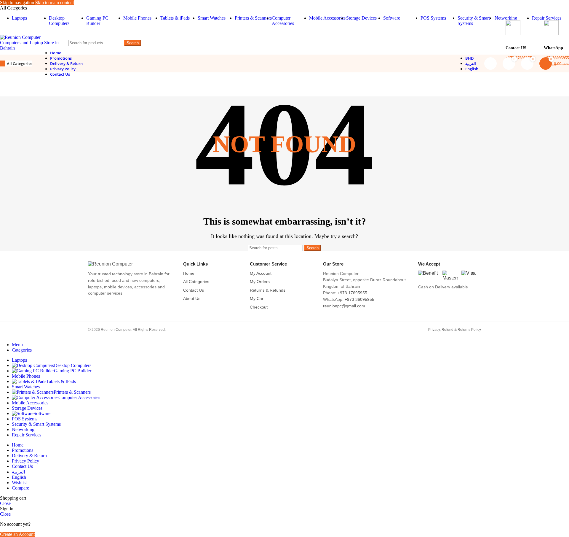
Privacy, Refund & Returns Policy (454, 329)
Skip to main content (54, 2)
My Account (260, 273)
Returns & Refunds (267, 290)
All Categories (196, 281)
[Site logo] (29, 47)
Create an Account (17, 534)
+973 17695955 (352, 293)
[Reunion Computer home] (130, 264)
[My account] (490, 63)
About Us (191, 298)
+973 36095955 (359, 299)
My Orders (260, 281)
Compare (20, 487)
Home (188, 273)
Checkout (259, 307)
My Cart (257, 298)
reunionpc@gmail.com (344, 306)
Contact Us (193, 290)
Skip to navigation (17, 2)
